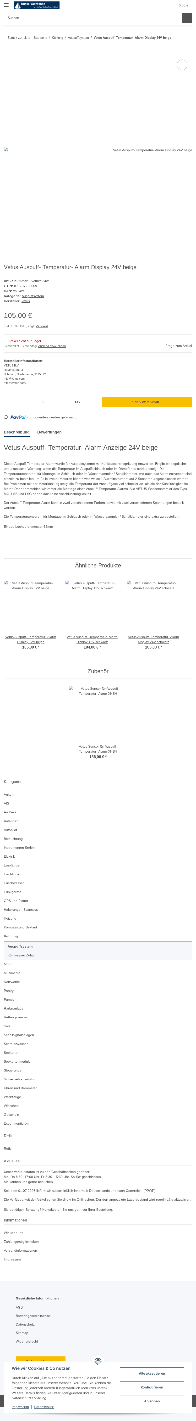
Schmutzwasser (16, 1052)
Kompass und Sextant (21, 936)
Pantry (9, 999)
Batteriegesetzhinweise (34, 1329)
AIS (6, 812)
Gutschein (12, 1123)
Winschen (12, 1114)
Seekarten (12, 1061)
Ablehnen (152, 1401)
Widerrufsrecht (28, 1355)
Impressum (20, 1407)
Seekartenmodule (18, 1070)
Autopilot (11, 838)
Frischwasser (14, 891)
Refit (7, 1157)
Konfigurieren (152, 1387)
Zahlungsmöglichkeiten (22, 1255)
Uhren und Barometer (21, 1096)
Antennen (12, 829)
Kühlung (10, 945)
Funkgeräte (13, 900)
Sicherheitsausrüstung (22, 1088)
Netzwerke (12, 990)
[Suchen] (186, 18)
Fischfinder (13, 883)
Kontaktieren (54, 1223)
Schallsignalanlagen (20, 1043)
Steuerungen (14, 1079)
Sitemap (22, 1346)
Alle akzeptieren (152, 1373)
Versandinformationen (22, 1264)
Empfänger (13, 874)
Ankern (9, 803)
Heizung (10, 927)
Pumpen (10, 1008)
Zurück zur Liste (18, 36)
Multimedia (13, 981)
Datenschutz (44, 1407)
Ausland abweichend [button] (53, 355)
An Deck (10, 821)
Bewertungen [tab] (53, 441)
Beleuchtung (14, 847)
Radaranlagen (15, 1017)
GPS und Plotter (16, 909)
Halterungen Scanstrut (22, 918)
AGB (19, 1321)
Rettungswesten (17, 1026)
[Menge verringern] (9, 411)
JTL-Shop (171, 1415)
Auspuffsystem (33, 304)
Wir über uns (14, 1246)
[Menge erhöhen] (88, 411)
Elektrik (10, 865)
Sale (7, 1034)
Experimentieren (17, 1132)
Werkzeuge (13, 1105)
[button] (149, 5)
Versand (42, 335)
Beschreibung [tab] (18, 441)
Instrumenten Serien (20, 856)
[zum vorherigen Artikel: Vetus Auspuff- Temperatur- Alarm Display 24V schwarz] (177, 46)
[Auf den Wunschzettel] (182, 73)
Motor (8, 973)
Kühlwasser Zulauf (23, 964)
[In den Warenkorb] (7, 62)
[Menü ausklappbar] (6, 3)
